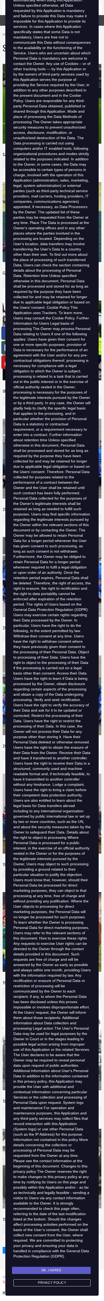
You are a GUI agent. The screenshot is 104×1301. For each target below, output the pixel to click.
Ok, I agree (51, 1270)
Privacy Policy (52, 1283)
